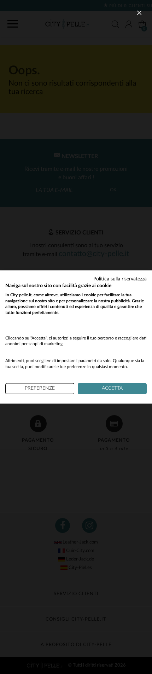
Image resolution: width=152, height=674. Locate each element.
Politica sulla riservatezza (120, 279)
